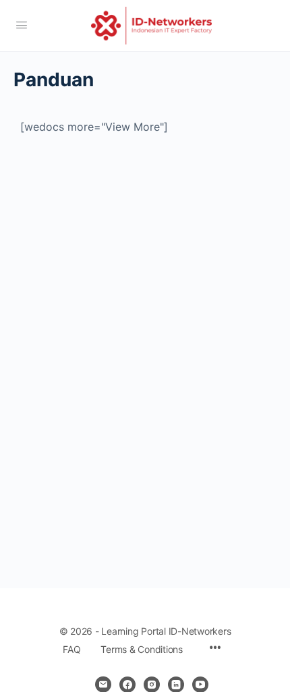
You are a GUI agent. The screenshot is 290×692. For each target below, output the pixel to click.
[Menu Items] (215, 648)
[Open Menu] (21, 24)
